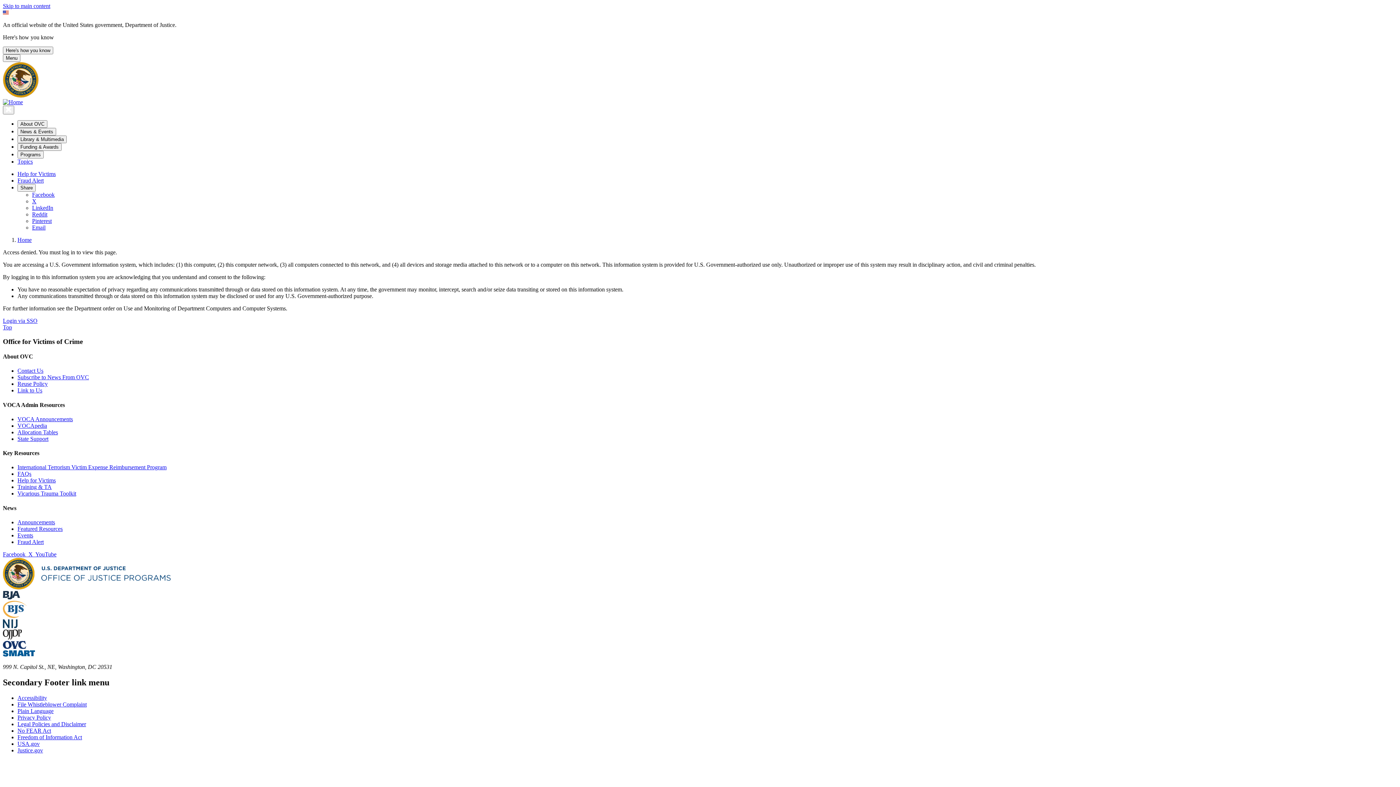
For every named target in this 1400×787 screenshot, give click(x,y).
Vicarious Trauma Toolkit (47, 493)
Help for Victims (37, 174)
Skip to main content (26, 6)
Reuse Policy (33, 384)
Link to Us (30, 390)
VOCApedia (32, 426)
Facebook (43, 195)
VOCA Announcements (45, 419)
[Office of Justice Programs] (21, 96)
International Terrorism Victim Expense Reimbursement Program (92, 467)
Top (7, 327)
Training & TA (35, 487)
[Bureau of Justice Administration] (11, 597)
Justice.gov (30, 750)
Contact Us (30, 371)
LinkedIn (42, 208)
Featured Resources (40, 529)
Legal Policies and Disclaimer (52, 724)
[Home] (13, 102)
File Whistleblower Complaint (52, 704)
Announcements (36, 522)
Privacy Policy (34, 717)
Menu (12, 58)
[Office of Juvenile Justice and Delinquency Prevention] (12, 637)
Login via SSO (20, 321)
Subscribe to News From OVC (53, 377)
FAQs (24, 474)
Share (26, 188)
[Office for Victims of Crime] (14, 647)
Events (25, 535)
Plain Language (36, 711)
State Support (33, 439)
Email (39, 227)
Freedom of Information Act (50, 737)
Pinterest (42, 221)
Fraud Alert (31, 180)
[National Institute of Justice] (10, 626)
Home (25, 240)
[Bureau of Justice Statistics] (15, 616)
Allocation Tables (38, 432)
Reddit (39, 214)
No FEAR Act (34, 731)
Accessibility (32, 698)
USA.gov (29, 744)
